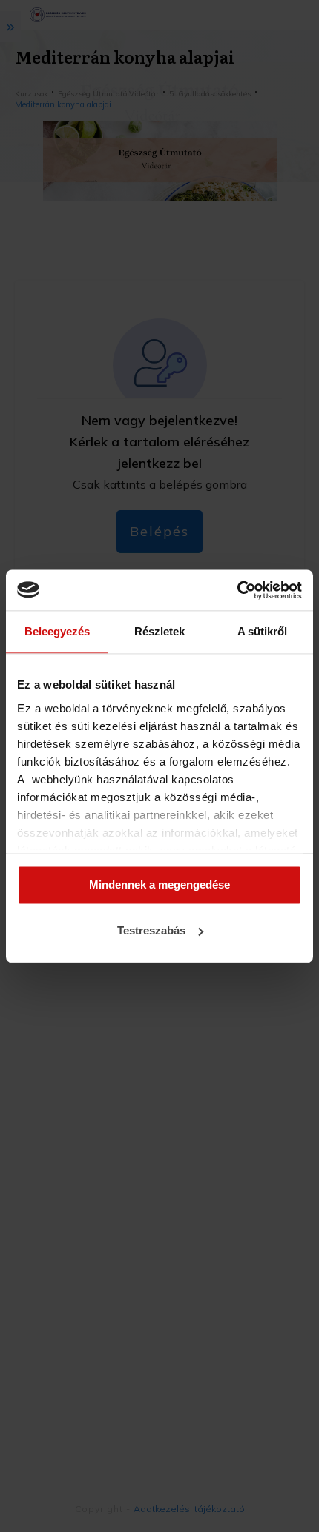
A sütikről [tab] (262, 631)
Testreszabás (151, 930)
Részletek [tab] (159, 631)
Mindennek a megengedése (159, 885)
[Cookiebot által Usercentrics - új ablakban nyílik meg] (237, 590)
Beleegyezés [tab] (57, 631)
